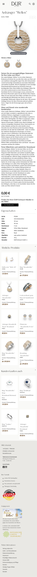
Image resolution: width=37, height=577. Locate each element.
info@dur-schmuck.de (8, 451)
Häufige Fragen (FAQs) (9, 567)
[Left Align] (31, 17)
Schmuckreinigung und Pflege (10, 562)
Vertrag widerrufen (8, 548)
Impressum (6, 555)
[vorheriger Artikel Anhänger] (31, 17)
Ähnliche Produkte (10, 248)
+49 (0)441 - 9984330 (8, 448)
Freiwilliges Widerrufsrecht (10, 557)
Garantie (5, 569)
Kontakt (5, 571)
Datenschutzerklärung (8, 553)
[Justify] (34, 17)
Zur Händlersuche (9, 205)
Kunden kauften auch (11, 371)
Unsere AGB (6, 560)
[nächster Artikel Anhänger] (34, 17)
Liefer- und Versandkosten (9, 551)
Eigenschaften (8, 211)
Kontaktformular (7, 453)
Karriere (5, 564)
